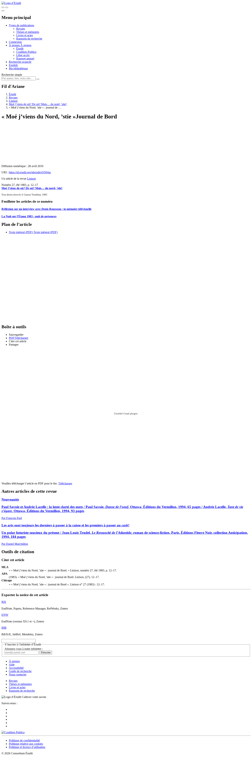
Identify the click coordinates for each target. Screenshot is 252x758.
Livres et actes (24, 35)
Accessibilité (16, 667)
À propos (25, 45)
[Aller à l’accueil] (11, 3)
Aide (12, 664)
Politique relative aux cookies (26, 743)
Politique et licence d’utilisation (27, 747)
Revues (20, 28)
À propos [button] (14, 45)
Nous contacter (17, 674)
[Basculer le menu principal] (2, 10)
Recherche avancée (20, 61)
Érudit (19, 48)
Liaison (13, 100)
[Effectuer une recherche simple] (2, 7)
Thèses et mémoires (27, 32)
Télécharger (65, 483)
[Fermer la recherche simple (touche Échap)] (6, 7)
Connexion (15, 41)
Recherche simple (11, 74)
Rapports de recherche (29, 38)
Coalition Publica (26, 51)
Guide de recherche (20, 671)
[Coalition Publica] (13, 732)
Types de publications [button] (21, 25)
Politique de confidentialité (24, 740)
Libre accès (23, 55)
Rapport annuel (25, 58)
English (13, 65)
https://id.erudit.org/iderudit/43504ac (30, 172)
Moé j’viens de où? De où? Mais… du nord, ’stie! (38, 104)
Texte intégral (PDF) (21, 232)
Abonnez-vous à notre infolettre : (23, 648)
